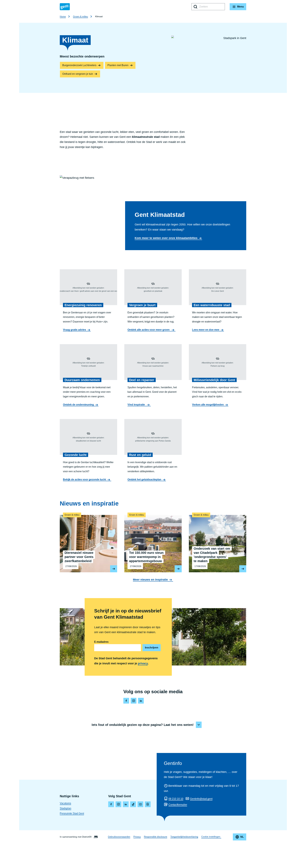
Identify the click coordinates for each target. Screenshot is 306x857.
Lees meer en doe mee (205, 329)
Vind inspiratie (136, 404)
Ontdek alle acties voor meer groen (148, 329)
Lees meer (113, 568)
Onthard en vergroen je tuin (77, 73)
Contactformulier (177, 804)
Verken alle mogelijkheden (208, 404)
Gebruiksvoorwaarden (119, 836)
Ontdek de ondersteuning (78, 404)
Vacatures (65, 803)
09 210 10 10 (175, 798)
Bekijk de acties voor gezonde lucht (84, 479)
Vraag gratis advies (74, 329)
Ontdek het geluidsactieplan (144, 479)
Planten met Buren (117, 65)
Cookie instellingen (210, 836)
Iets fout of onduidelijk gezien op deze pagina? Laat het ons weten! (143, 725)
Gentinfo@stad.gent (201, 798)
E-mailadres (101, 641)
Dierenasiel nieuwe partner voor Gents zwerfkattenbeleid (88, 542)
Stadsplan (65, 808)
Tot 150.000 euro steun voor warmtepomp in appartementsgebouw (153, 542)
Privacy (137, 836)
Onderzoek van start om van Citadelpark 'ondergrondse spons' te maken (217, 542)
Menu (240, 6)
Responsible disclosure (155, 836)
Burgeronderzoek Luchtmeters (79, 65)
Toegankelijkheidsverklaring (184, 836)
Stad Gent (65, 6)
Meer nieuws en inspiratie (150, 579)
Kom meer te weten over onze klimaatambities (166, 238)
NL (242, 836)
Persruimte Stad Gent (72, 813)
